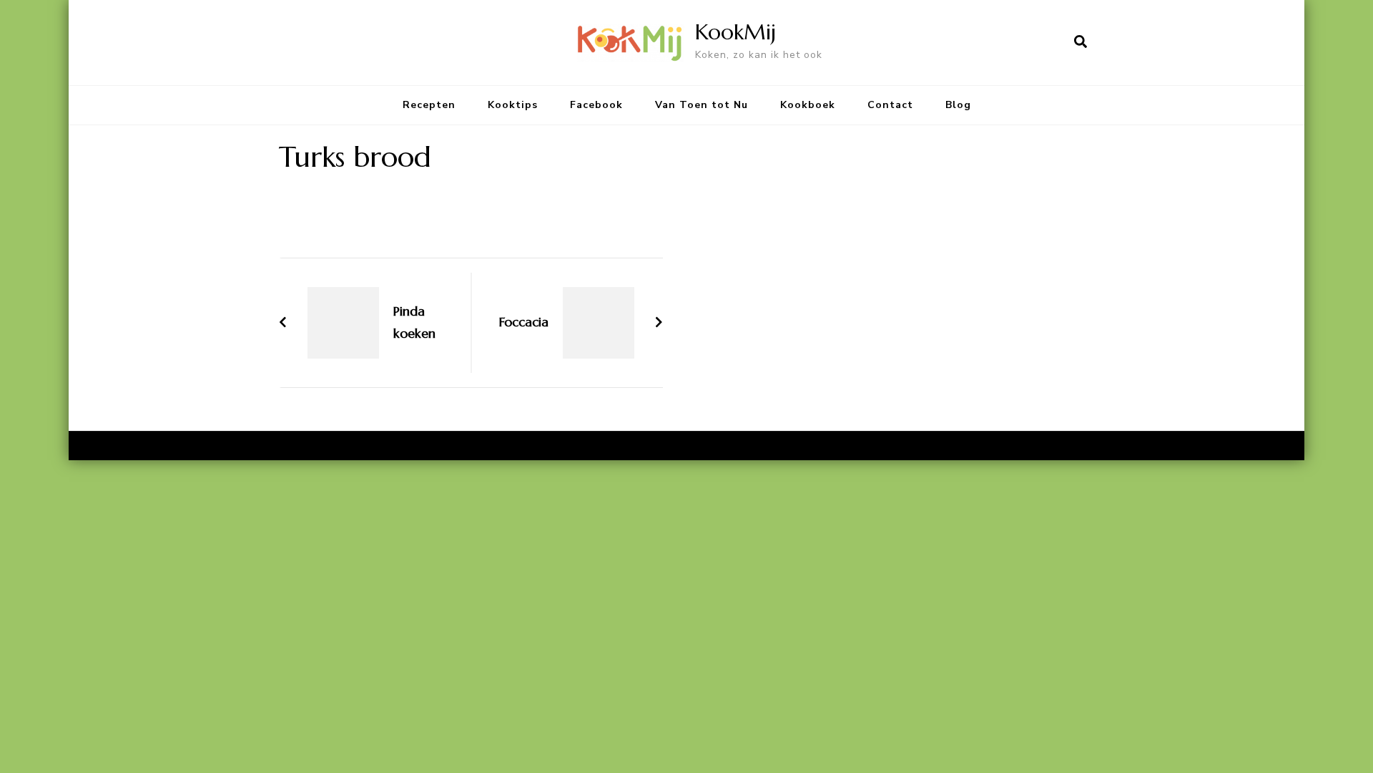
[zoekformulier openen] (1080, 42)
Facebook (596, 105)
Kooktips (513, 105)
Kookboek (807, 105)
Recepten (429, 105)
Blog (958, 105)
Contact (890, 105)
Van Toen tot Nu (701, 105)
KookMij (735, 32)
